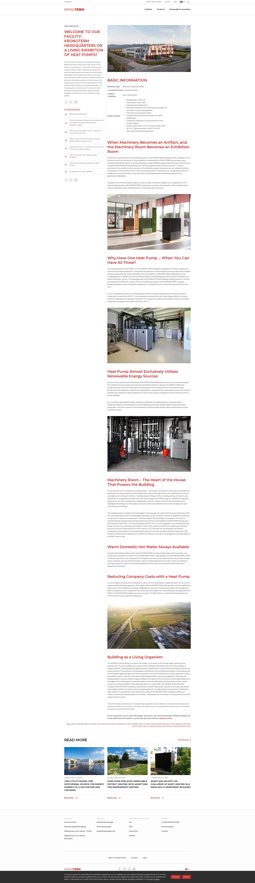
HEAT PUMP (170, 724)
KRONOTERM (156, 726)
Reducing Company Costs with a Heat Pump (82, 164)
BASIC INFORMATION (76, 114)
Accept (186, 877)
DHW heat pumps (104, 827)
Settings (175, 877)
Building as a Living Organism (79, 171)
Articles (132, 836)
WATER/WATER (179, 726)
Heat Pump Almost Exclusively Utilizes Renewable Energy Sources (82, 140)
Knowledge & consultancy (180, 9)
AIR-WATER (102, 724)
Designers (68, 2)
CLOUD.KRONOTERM (170, 822)
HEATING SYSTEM (183, 724)
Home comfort (70, 822)
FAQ (130, 827)
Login (175, 2)
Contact (167, 2)
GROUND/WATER (157, 724)
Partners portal (167, 827)
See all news (183, 740)
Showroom (133, 831)
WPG (188, 726)
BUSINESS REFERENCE (116, 724)
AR (130, 822)
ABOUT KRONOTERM (154, 2)
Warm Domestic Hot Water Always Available (81, 156)
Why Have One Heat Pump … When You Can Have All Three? (83, 132)
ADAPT (73, 724)
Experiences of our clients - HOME (78, 831)
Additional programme (106, 831)
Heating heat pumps (105, 822)
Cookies (134, 858)
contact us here (165, 718)
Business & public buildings (75, 827)
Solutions (148, 9)
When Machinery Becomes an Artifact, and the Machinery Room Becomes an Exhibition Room (84, 122)
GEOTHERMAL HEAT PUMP (138, 724)
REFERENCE (167, 726)
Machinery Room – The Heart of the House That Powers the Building (84, 148)
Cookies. (156, 879)
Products (161, 9)
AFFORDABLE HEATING (86, 724)
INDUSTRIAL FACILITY (141, 726)
